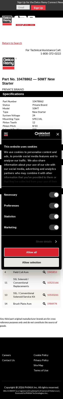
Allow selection (31, 262)
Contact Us (8, 360)
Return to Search (12, 43)
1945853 (52, 272)
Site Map (38, 365)
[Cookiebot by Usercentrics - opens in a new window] (37, 134)
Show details (44, 241)
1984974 (52, 303)
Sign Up (38, 7)
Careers (6, 355)
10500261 (52, 294)
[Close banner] (58, 134)
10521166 (52, 282)
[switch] (54, 205)
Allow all (31, 252)
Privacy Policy (41, 360)
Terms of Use (41, 370)
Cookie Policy (41, 355)
